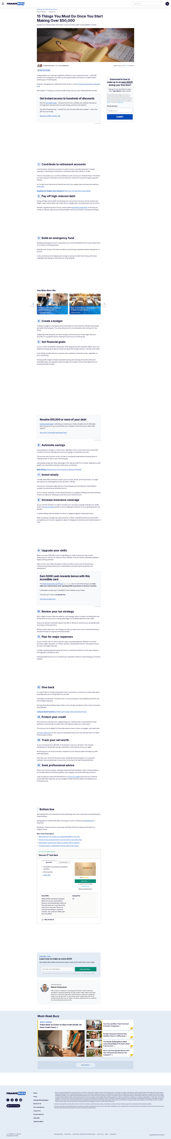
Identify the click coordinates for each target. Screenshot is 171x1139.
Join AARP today (51, 103)
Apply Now (47, 875)
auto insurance (49, 507)
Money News (52, 12)
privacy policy (86, 973)
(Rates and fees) (67, 584)
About (35, 1093)
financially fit (89, 821)
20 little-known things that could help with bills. (62, 712)
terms (93, 973)
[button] (3, 4)
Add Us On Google (45, 70)
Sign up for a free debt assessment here (53, 433)
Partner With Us (38, 1114)
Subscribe (36, 1118)
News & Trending (41, 12)
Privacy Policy (67, 1134)
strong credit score (44, 733)
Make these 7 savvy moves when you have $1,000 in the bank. (59, 843)
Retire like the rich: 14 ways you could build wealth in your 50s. (59, 837)
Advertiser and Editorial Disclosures (47, 9)
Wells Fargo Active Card (53, 584)
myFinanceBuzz (38, 1121)
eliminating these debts (79, 207)
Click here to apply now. (48, 599)
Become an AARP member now (50, 116)
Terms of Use (100, 1134)
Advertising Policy (58, 1134)
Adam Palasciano (59, 987)
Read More (85, 1065)
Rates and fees (85, 886)
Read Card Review (85, 889)
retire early (40, 186)
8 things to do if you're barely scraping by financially (59, 469)
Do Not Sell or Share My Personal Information (84, 1134)
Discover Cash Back (48, 855)
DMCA (106, 1134)
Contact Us (37, 1111)
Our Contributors (38, 1107)
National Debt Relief (46, 424)
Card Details (63, 862)
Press (35, 1096)
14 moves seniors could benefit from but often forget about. (59, 846)
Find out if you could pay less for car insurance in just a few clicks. (60, 840)
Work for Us (37, 1104)
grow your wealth (74, 777)
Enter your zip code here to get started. (64, 191)
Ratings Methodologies (41, 1100)
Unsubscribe (113, 1134)
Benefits (49, 862)
